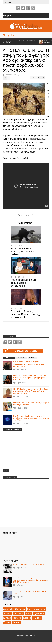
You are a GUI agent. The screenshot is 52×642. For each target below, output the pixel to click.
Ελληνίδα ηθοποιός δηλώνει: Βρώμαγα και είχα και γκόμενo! (26, 314)
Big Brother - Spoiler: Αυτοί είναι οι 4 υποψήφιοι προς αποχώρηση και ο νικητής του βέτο (31, 418)
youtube (33, 8)
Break (7, 41)
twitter (23, 8)
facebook (28, 8)
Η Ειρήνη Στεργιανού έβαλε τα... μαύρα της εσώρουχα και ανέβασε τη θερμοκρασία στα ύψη (31, 377)
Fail (29, 609)
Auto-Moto (8, 609)
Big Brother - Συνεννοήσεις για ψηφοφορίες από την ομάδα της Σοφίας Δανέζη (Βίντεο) (29, 364)
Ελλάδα (7, 618)
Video (21, 75)
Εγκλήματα (39, 613)
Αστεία (28, 613)
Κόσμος (15, 75)
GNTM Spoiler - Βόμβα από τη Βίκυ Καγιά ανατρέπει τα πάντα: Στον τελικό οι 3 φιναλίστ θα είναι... (30, 391)
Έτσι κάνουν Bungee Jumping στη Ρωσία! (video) (23, 251)
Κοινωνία (17, 618)
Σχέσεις (7, 622)
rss (18, 8)
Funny (36, 609)
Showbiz (7, 613)
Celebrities (20, 609)
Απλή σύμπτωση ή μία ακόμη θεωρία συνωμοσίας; (23, 282)
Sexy (43, 609)
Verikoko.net (31, 635)
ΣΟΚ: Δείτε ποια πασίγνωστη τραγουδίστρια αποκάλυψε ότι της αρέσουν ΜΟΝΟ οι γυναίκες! (31, 580)
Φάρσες (16, 622)
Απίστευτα (8, 75)
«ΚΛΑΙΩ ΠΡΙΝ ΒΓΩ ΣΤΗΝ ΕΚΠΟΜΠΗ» (29, 564)
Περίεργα (37, 618)
